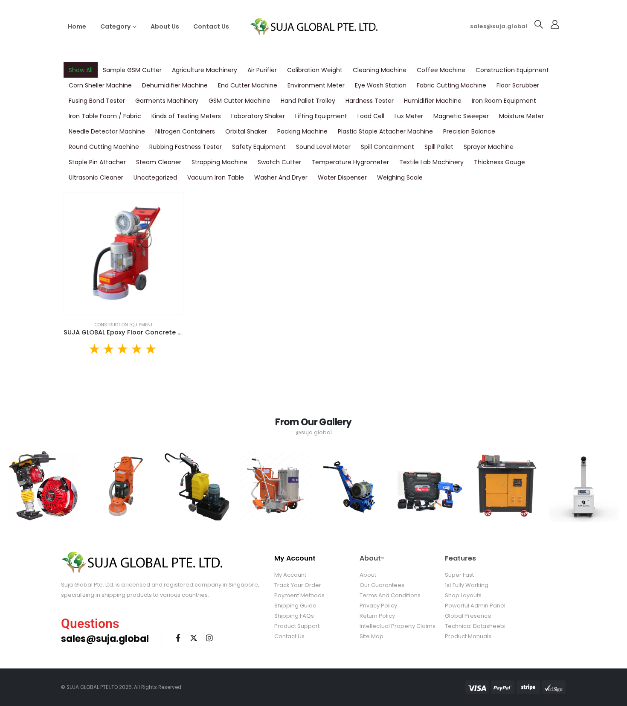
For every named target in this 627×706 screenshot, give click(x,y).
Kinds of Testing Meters (186, 116)
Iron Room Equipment (504, 100)
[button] (539, 24)
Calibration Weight (315, 70)
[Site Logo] (313, 26)
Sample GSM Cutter (132, 70)
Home (77, 26)
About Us (165, 26)
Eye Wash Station (380, 85)
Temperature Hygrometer (350, 162)
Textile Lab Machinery (431, 162)
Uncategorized (155, 177)
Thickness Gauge (499, 162)
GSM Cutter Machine (239, 100)
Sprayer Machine (489, 146)
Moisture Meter (521, 116)
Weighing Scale (400, 177)
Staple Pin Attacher (97, 162)
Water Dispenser (342, 177)
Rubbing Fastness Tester (185, 146)
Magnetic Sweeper (461, 116)
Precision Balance (469, 131)
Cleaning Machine (379, 70)
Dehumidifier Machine (175, 85)
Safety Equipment (259, 146)
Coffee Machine (441, 70)
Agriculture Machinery (204, 70)
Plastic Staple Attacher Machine (385, 131)
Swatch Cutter (279, 162)
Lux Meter (409, 116)
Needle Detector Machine (107, 131)
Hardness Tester (369, 100)
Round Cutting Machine (104, 146)
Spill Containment (387, 146)
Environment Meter (316, 85)
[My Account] (555, 24)
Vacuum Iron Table (215, 177)
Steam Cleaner (158, 162)
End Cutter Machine (247, 85)
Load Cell (370, 116)
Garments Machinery (166, 100)
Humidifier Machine (433, 100)
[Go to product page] (123, 253)
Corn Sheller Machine (100, 85)
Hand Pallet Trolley (308, 100)
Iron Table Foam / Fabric (105, 116)
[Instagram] (209, 637)
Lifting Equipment (321, 116)
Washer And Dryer (281, 177)
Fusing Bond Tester (97, 100)
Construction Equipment (512, 70)
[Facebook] (177, 637)
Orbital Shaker (246, 131)
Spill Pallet (438, 146)
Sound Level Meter (323, 146)
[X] (193, 637)
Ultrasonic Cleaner (96, 177)
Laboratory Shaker (258, 116)
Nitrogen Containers (185, 131)
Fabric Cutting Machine (451, 85)
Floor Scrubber (517, 85)
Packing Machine (302, 131)
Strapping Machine (219, 162)
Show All (81, 70)
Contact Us (211, 26)
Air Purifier (262, 70)
